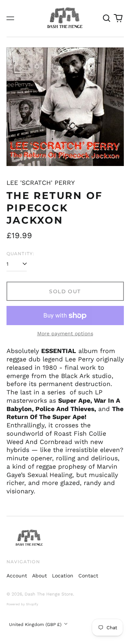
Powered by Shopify (22, 604)
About (39, 575)
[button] (107, 18)
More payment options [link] (65, 333)
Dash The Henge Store (49, 594)
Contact (88, 575)
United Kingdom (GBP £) (36, 624)
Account (16, 575)
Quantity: (20, 253)
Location (62, 575)
